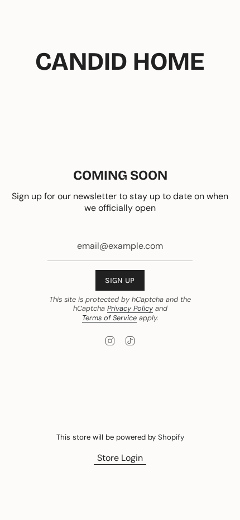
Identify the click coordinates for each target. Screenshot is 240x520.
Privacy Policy (130, 308)
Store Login (120, 458)
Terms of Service (109, 317)
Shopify (171, 437)
